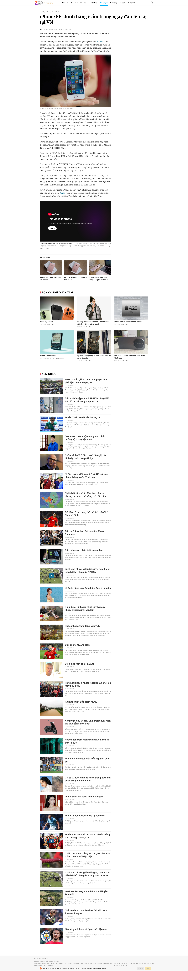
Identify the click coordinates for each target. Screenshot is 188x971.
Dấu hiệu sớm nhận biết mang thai (84, 550)
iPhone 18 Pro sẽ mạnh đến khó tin (128, 322)
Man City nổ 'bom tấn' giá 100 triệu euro (86, 929)
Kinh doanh (84, 3)
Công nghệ (104, 3)
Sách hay (74, 3)
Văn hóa (94, 3)
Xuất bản (65, 3)
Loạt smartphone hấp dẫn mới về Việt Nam (55, 243)
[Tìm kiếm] (152, 3)
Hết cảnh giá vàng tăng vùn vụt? (82, 626)
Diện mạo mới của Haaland (79, 664)
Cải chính (131, 3)
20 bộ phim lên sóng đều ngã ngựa (84, 796)
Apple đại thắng (46, 322)
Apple (62, 193)
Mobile (57, 12)
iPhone (100, 41)
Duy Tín (42, 29)
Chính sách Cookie (94, 968)
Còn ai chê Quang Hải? (77, 645)
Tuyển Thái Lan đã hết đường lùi (83, 417)
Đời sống (113, 3)
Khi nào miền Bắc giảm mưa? (81, 702)
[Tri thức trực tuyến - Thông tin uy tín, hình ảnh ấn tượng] (44, 3)
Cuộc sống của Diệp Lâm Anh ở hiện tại (89, 588)
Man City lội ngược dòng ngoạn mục (85, 815)
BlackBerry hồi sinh (48, 356)
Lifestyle (122, 3)
